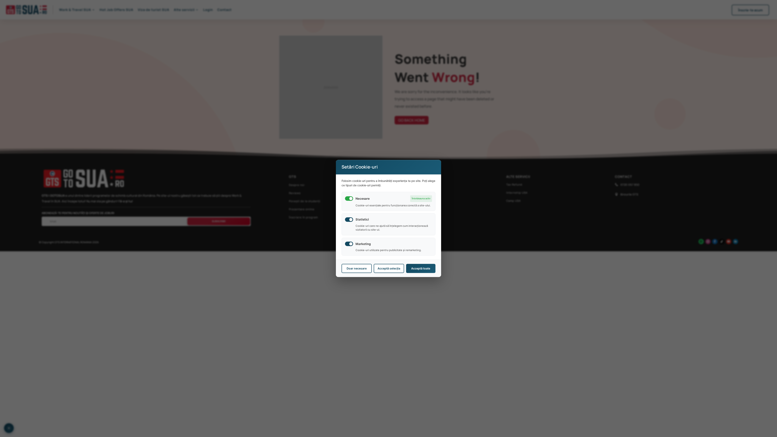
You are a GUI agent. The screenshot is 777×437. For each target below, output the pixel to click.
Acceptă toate (420, 268)
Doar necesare (357, 268)
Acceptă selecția (389, 268)
